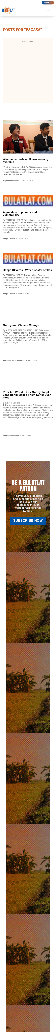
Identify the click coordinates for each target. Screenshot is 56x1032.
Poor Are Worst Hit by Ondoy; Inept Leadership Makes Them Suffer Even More (28, 406)
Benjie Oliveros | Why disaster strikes (28, 274)
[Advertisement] (28, 72)
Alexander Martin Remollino (14, 361)
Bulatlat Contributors (11, 435)
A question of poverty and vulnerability (28, 218)
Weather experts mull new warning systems (28, 151)
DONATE (48, 2)
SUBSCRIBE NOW (28, 521)
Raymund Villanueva (11, 181)
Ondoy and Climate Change (28, 335)
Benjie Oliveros (9, 238)
